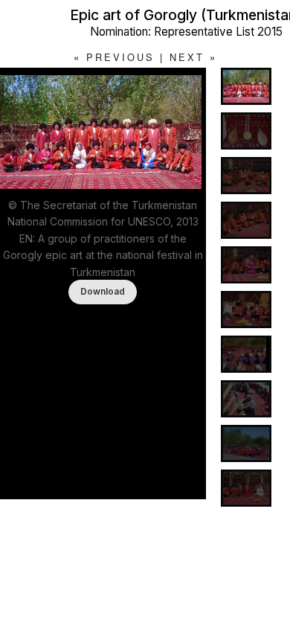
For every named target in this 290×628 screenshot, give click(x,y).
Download (102, 291)
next (187, 57)
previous (120, 57)
